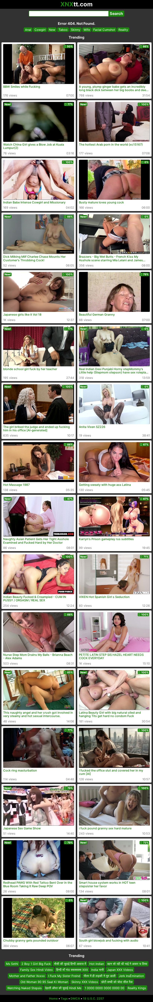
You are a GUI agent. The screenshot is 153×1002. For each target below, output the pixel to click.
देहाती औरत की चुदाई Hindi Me (63, 988)
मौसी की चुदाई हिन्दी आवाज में (70, 964)
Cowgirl (40, 30)
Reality (123, 30)
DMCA (75, 998)
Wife (87, 30)
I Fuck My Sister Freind (64, 976)
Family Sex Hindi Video (36, 970)
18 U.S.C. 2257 (93, 998)
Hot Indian (96, 964)
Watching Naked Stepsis (24, 988)
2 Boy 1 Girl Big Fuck (36, 964)
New (52, 30)
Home (53, 998)
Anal (28, 30)
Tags (64, 998)
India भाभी (97, 970)
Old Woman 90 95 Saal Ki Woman (44, 982)
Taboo (63, 30)
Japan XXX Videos (120, 970)
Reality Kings (137, 988)
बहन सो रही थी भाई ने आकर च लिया (127, 964)
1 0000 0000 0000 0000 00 (104, 988)
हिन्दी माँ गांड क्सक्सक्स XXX (72, 970)
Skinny (75, 30)
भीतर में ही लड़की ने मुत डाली (99, 976)
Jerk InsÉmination (131, 976)
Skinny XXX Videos (84, 982)
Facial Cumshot (104, 30)
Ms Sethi (12, 964)
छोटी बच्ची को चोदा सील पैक (117, 982)
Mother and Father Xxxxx (27, 976)
